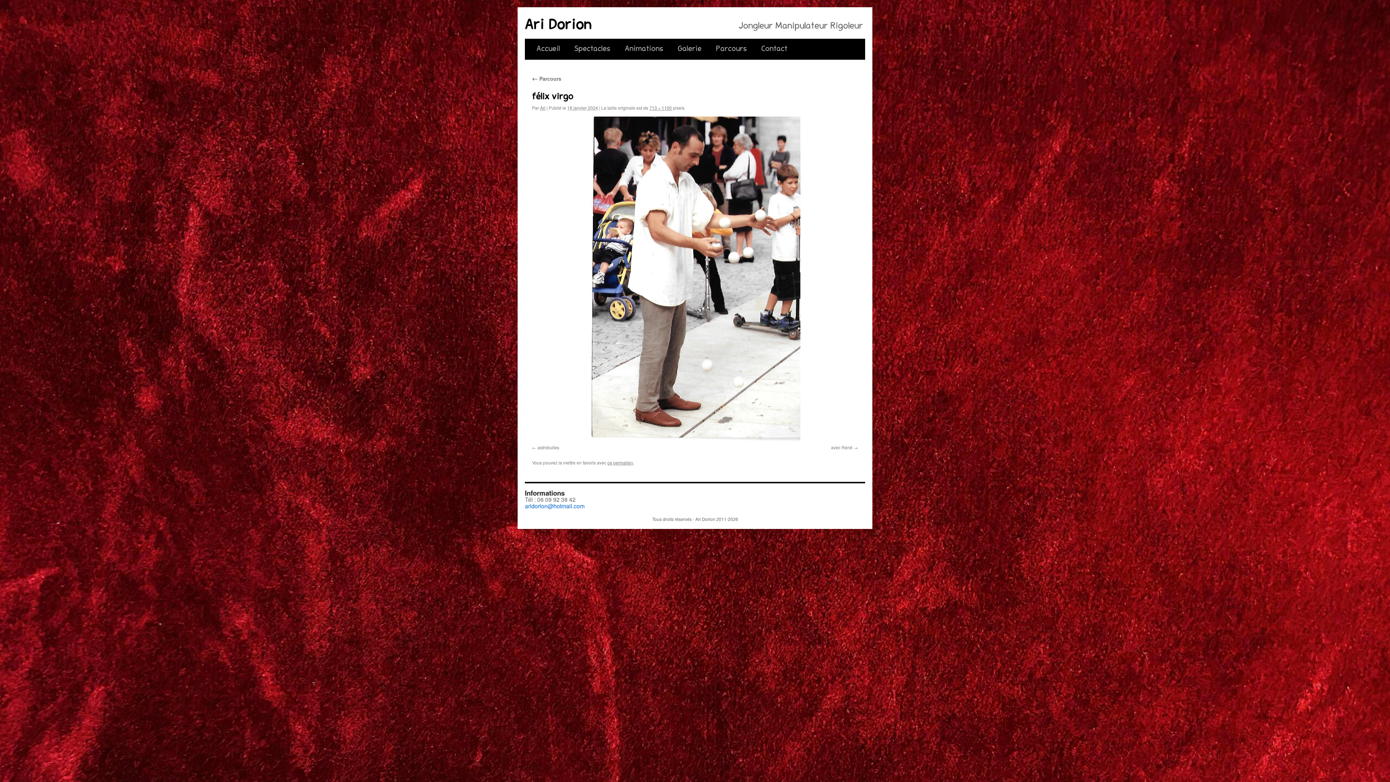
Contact (774, 49)
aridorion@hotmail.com (555, 506)
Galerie (690, 49)
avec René (841, 447)
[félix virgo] (695, 279)
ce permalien (620, 462)
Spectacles (592, 49)
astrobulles (548, 447)
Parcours (731, 49)
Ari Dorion (558, 26)
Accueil (548, 49)
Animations (644, 49)
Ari (543, 108)
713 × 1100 (660, 108)
